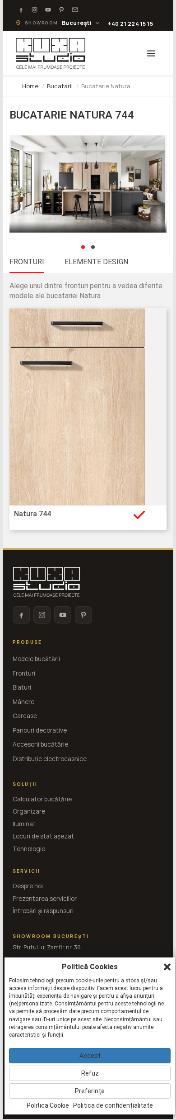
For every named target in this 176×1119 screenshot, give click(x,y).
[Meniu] (151, 53)
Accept (90, 1055)
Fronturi (24, 673)
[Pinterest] (62, 9)
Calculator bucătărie (42, 799)
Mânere (23, 702)
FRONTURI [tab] (26, 261)
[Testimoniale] (75, 9)
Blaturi (22, 687)
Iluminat (24, 824)
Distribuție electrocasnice (50, 759)
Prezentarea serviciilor (45, 899)
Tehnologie (29, 849)
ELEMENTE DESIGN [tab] (96, 261)
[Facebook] (21, 9)
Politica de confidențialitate (113, 1105)
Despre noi (28, 886)
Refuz (90, 1073)
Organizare (29, 811)
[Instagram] (35, 9)
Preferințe (90, 1091)
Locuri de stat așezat (43, 836)
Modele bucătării (36, 659)
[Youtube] (48, 9)
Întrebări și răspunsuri (43, 911)
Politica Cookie (48, 1105)
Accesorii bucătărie (40, 744)
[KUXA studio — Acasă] (50, 53)
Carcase (25, 716)
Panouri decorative (40, 730)
